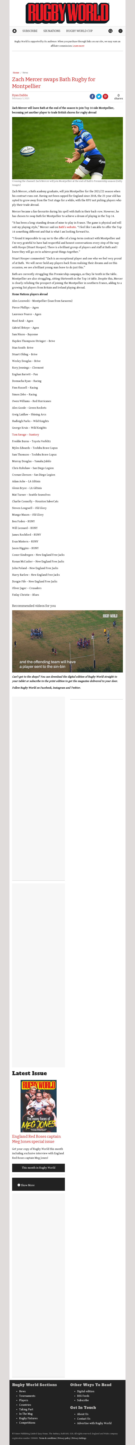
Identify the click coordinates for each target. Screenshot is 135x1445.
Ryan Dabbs (20, 95)
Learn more (78, 46)
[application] (67, 641)
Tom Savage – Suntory (25, 434)
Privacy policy (64, 1438)
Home (16, 72)
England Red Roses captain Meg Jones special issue (36, 1139)
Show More (27, 1185)
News (25, 72)
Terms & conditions (47, 1438)
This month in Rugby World (38, 1167)
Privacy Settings (79, 1438)
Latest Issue (29, 1073)
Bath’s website (67, 227)
